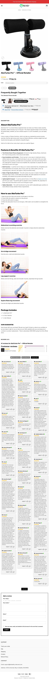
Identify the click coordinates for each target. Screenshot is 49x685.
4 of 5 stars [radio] (13, 601)
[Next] (45, 36)
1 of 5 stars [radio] (3, 601)
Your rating (6, 598)
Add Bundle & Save (21, 101)
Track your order (5, 646)
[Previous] (3, 36)
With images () (16, 357)
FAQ (2, 649)
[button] (2, 5)
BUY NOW (12, 88)
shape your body (42, 179)
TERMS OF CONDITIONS (29, 678)
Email (4, 620)
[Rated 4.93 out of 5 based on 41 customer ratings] (24, 77)
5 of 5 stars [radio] (18, 601)
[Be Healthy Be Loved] (24, 6)
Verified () (26, 357)
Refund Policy (4, 656)
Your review (6, 602)
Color (2, 82)
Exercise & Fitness (26, 9)
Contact (3, 654)
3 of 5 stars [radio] (9, 601)
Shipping (3, 651)
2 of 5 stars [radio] (5, 601)
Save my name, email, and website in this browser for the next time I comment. (24, 626)
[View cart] (47, 6)
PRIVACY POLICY (18, 678)
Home (19, 9)
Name (5, 614)
